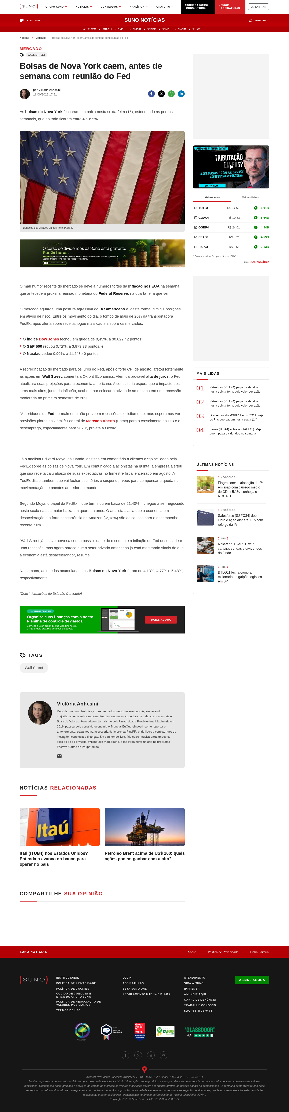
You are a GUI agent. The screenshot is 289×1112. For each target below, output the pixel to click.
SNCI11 (182, 29)
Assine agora (252, 980)
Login (127, 977)
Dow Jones (49, 339)
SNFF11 (151, 29)
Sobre (192, 952)
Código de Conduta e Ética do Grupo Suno (73, 995)
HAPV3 (203, 247)
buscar (260, 20)
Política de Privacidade (223, 952)
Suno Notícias (33, 951)
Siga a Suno (194, 983)
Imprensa (192, 988)
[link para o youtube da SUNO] (163, 1055)
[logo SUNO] (29, 7)
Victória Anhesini (77, 704)
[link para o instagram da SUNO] (151, 1055)
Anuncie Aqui (195, 994)
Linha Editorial (259, 952)
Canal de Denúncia (200, 999)
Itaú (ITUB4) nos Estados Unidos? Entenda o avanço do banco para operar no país (54, 859)
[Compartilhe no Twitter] (161, 93)
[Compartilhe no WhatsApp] (171, 93)
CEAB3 (203, 237)
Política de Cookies (72, 988)
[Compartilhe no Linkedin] (181, 93)
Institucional (67, 977)
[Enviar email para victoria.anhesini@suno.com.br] (59, 756)
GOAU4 (203, 217)
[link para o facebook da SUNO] (125, 1055)
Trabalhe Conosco (200, 1005)
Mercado (41, 37)
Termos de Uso (68, 1010)
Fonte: (256, 262)
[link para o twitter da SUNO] (138, 1055)
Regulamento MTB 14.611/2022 (147, 994)
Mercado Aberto (100, 421)
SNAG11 (107, 29)
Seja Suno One (135, 988)
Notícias (24, 37)
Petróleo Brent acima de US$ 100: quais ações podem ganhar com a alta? (145, 856)
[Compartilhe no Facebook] (151, 93)
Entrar (260, 7)
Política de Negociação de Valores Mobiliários (78, 1003)
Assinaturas (133, 983)
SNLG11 (197, 29)
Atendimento (194, 977)
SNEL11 (122, 29)
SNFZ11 (91, 29)
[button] (32, 20)
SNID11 (137, 29)
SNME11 (167, 29)
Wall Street (36, 54)
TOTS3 (203, 208)
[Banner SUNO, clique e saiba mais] (102, 256)
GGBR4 (203, 227)
